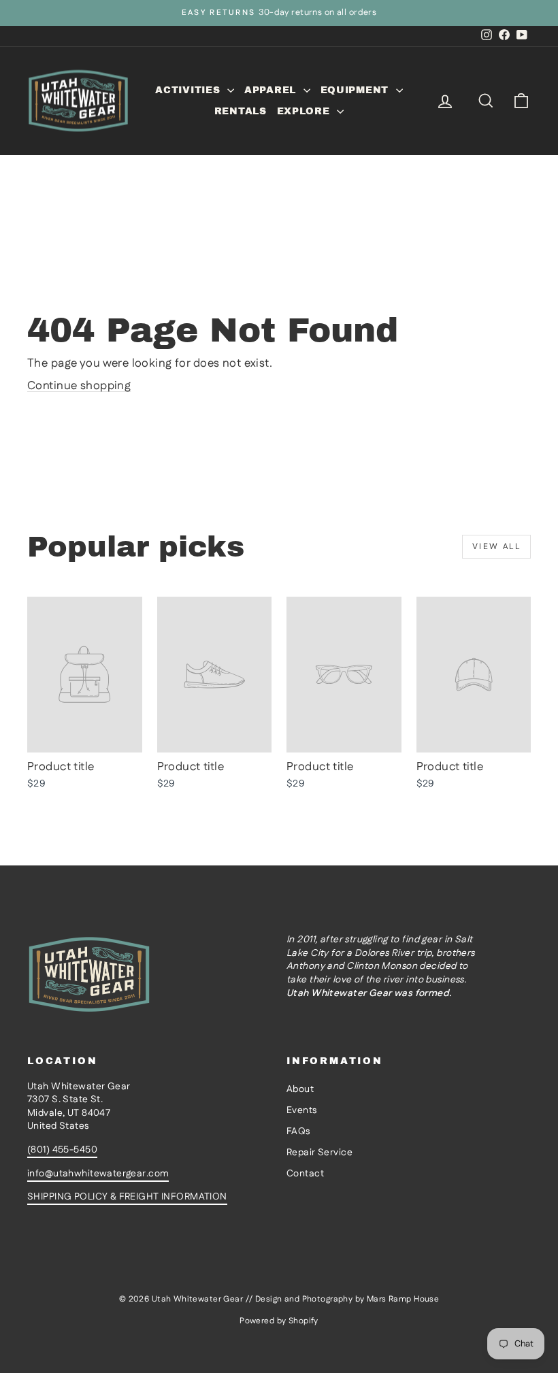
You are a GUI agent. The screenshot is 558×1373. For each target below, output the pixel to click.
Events (301, 1110)
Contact (305, 1173)
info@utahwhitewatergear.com (98, 1173)
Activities (189, 90)
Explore (305, 111)
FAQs (298, 1131)
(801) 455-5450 (62, 1150)
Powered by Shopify (279, 1321)
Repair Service (319, 1152)
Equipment (357, 90)
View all (496, 546)
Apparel (272, 90)
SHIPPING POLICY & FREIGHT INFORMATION (127, 1197)
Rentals (240, 111)
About (300, 1089)
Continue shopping (79, 386)
